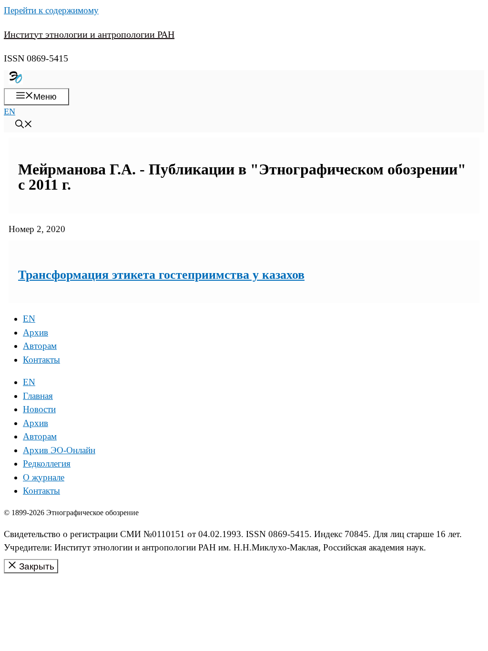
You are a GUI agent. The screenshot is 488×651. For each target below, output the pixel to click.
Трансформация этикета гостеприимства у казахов (161, 275)
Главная (38, 396)
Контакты (41, 360)
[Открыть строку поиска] (24, 125)
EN (9, 111)
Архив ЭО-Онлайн (59, 450)
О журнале (43, 477)
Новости (39, 409)
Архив (35, 332)
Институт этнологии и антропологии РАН (89, 34)
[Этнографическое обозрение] (16, 81)
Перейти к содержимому (51, 10)
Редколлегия (47, 463)
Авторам (40, 346)
